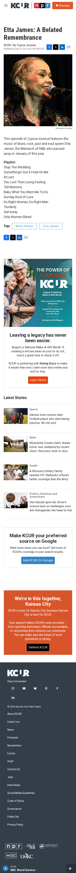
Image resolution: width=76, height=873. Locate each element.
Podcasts (12, 737)
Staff (10, 761)
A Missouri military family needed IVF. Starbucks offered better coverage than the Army (49, 475)
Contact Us (13, 769)
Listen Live (13, 721)
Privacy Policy (15, 824)
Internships (13, 785)
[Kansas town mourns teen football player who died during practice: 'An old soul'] (16, 416)
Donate (64, 5)
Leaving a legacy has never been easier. (38, 337)
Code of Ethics (15, 801)
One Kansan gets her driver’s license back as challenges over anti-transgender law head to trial (51, 506)
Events (11, 753)
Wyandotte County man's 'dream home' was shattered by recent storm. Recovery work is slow (50, 447)
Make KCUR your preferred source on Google (37, 538)
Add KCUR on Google (38, 560)
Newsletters (14, 745)
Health (33, 465)
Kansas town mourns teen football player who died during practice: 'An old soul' (49, 419)
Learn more (38, 380)
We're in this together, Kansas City (38, 601)
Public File (13, 816)
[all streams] (71, 868)
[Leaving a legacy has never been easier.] (38, 293)
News (33, 437)
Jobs (10, 777)
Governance (14, 809)
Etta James (51, 226)
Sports (34, 409)
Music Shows (24, 226)
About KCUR (14, 714)
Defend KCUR (38, 647)
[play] (5, 868)
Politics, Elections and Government (43, 495)
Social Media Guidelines (21, 793)
